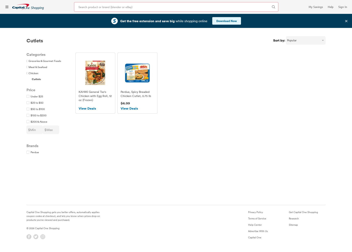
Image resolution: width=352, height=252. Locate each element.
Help (330, 7)
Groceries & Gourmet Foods (43, 61)
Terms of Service (257, 218)
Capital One (254, 237)
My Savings (316, 7)
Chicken (32, 73)
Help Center (255, 225)
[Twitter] (35, 236)
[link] (28, 6)
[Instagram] (42, 236)
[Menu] (7, 7)
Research (294, 218)
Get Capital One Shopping (303, 212)
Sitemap (293, 225)
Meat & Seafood (36, 67)
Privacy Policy (255, 212)
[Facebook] (28, 236)
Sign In (342, 7)
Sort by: (279, 40)
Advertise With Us (258, 231)
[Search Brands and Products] (273, 6)
